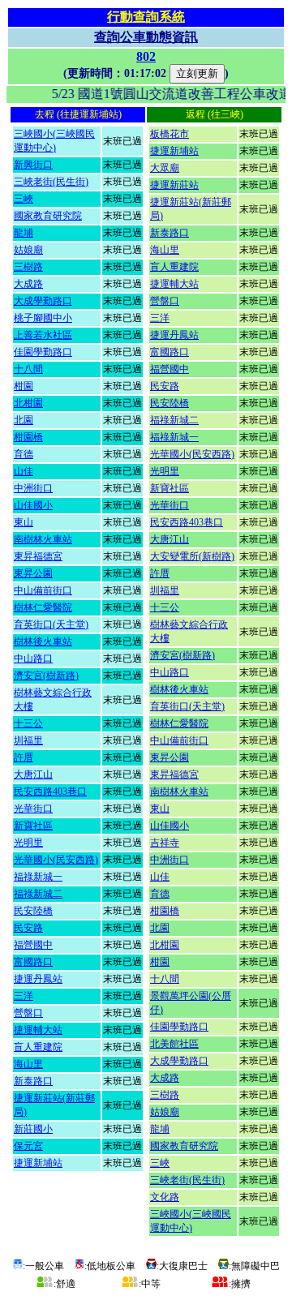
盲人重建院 (38, 1047)
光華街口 (33, 808)
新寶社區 (33, 825)
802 (146, 56)
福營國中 (33, 944)
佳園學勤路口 (43, 352)
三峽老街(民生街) (51, 181)
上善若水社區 (43, 335)
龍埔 (23, 232)
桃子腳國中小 (43, 318)
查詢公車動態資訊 (146, 37)
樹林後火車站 (43, 641)
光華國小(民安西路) (56, 859)
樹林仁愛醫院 (43, 607)
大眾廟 (164, 168)
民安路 (28, 927)
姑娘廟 (28, 249)
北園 (23, 420)
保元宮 (28, 1146)
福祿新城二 (38, 893)
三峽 (23, 198)
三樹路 (28, 266)
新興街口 (33, 164)
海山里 (28, 1064)
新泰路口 (33, 1081)
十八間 (28, 369)
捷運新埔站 (38, 1163)
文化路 (164, 1197)
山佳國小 (33, 505)
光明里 (28, 842)
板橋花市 (169, 133)
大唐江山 (33, 774)
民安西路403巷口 (50, 791)
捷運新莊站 (174, 185)
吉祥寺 (164, 842)
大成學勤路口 (43, 301)
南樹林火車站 (43, 539)
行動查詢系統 (146, 17)
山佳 (23, 471)
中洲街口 (33, 488)
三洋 (23, 996)
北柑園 (28, 403)
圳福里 (28, 740)
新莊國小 (33, 1129)
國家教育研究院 (48, 215)
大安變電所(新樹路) (192, 556)
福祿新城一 (38, 876)
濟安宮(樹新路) (46, 675)
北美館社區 (174, 1043)
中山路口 (33, 658)
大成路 (28, 284)
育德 (23, 454)
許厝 (23, 757)
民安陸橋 (33, 910)
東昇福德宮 (38, 556)
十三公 (28, 723)
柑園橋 (28, 437)
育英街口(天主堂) (51, 624)
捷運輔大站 (38, 1030)
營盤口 (28, 1013)
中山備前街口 (43, 590)
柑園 (23, 386)
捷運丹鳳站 (38, 979)
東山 (23, 522)
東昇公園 (33, 573)
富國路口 (33, 961)
